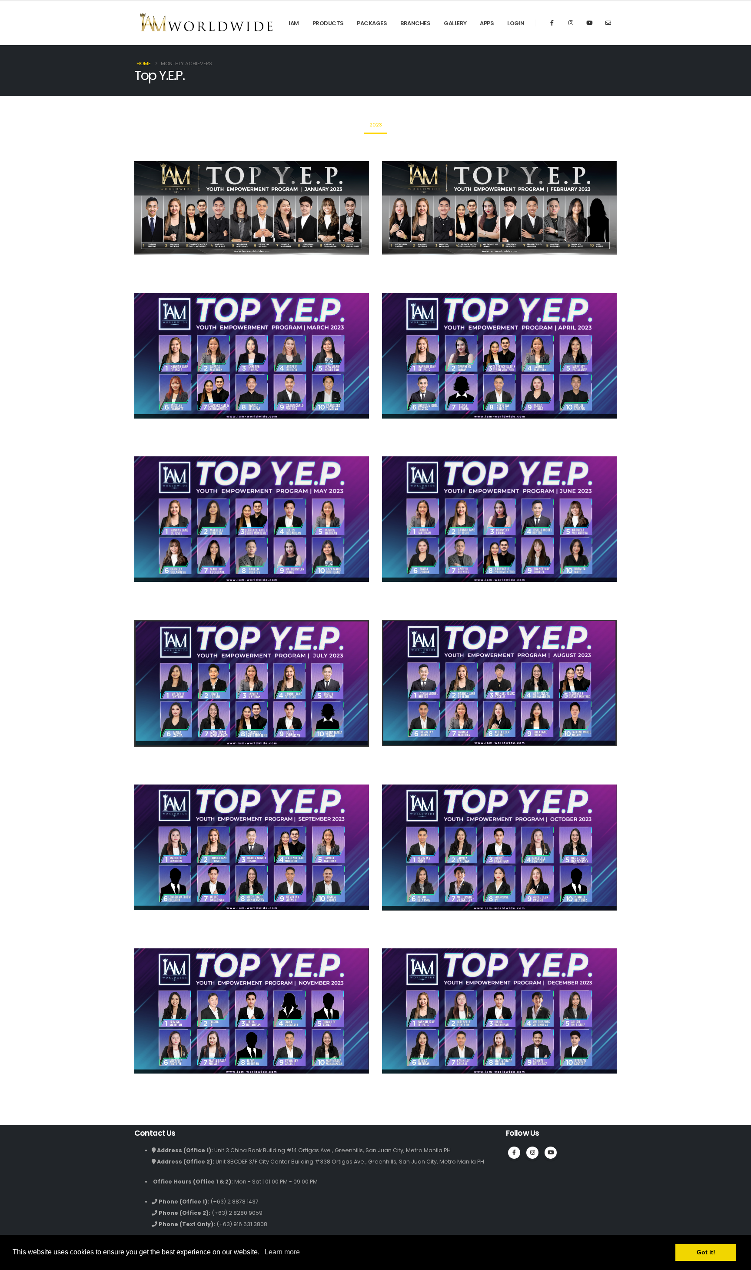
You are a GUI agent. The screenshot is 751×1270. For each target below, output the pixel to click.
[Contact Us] (608, 23)
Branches (415, 23)
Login (516, 23)
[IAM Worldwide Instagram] (571, 23)
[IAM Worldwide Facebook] (514, 1153)
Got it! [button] (706, 1252)
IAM (294, 23)
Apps (487, 23)
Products (328, 23)
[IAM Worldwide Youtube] (589, 23)
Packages (372, 23)
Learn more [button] (282, 1252)
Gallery (455, 23)
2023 (375, 124)
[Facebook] (552, 23)
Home (143, 63)
